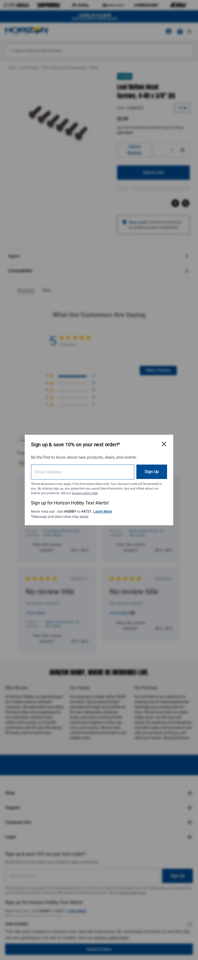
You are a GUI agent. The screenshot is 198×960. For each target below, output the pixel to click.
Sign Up (152, 471)
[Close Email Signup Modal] (164, 444)
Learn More (102, 511)
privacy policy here (85, 493)
